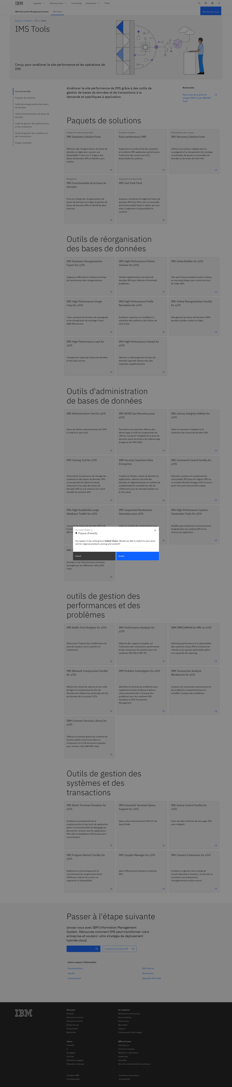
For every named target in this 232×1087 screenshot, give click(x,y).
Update (121, 556)
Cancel (78, 556)
